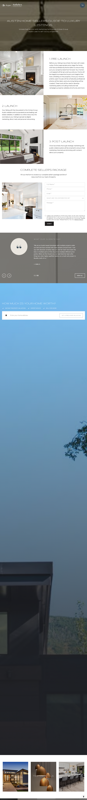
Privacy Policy (78, 219)
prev (4, 276)
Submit (49, 223)
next (9, 276)
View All (80, 275)
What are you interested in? (58, 198)
